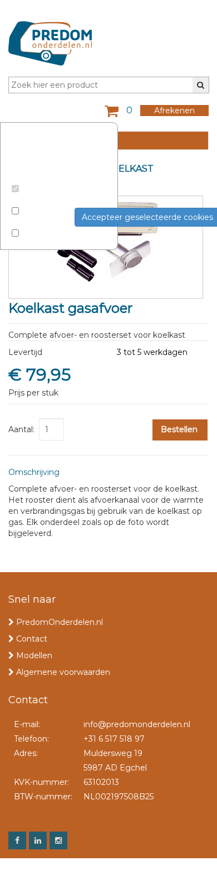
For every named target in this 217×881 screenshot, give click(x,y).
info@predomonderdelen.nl (136, 724)
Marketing (34, 245)
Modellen (34, 655)
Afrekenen (174, 111)
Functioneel (37, 201)
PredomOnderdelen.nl (59, 622)
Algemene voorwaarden (63, 672)
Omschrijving (34, 472)
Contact (31, 639)
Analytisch (34, 223)
